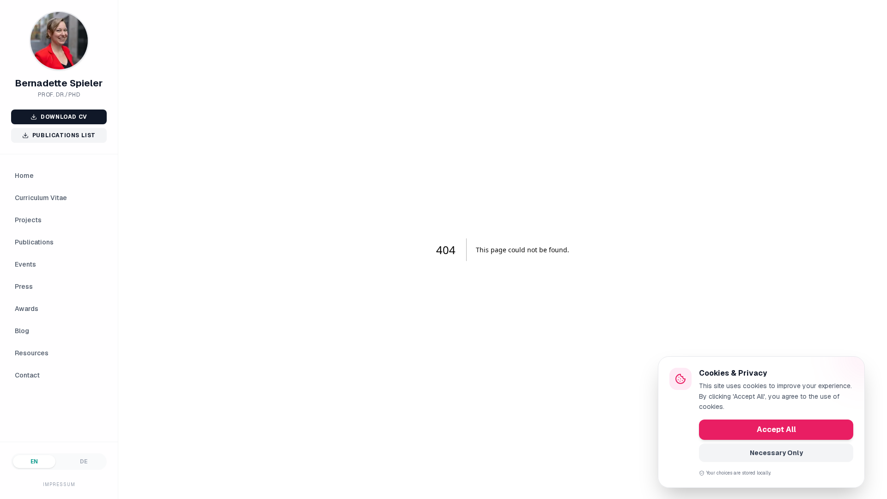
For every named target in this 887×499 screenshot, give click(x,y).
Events (25, 264)
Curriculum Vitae (41, 198)
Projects (28, 220)
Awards (26, 308)
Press (24, 286)
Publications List (64, 135)
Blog (22, 331)
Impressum (59, 484)
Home (24, 175)
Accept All (776, 429)
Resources (32, 353)
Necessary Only (776, 453)
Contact (27, 375)
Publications (34, 242)
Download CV (64, 117)
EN (34, 461)
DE (83, 461)
